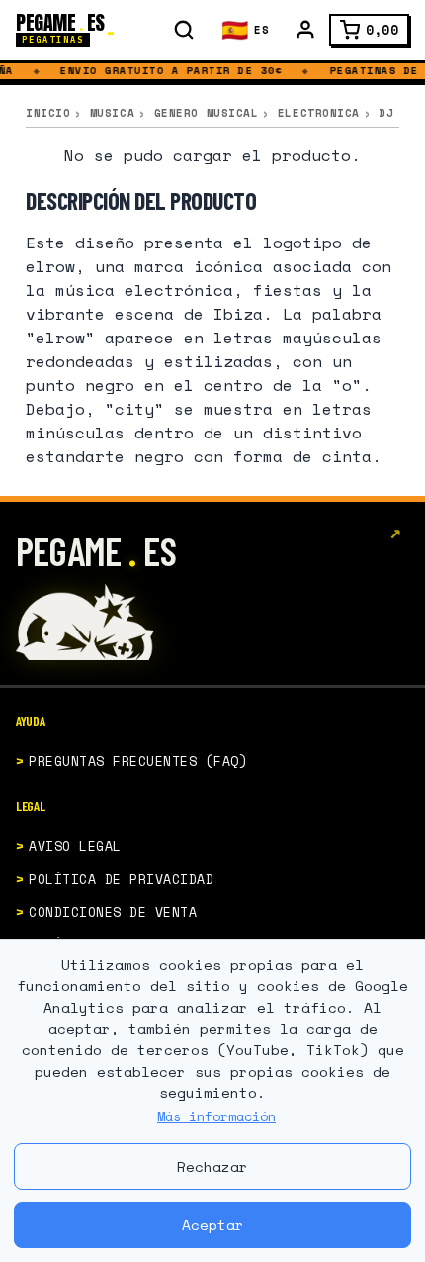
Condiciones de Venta (113, 912)
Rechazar (212, 1166)
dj (386, 113)
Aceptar (213, 1224)
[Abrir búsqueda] (184, 30)
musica (112, 113)
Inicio (48, 113)
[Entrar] (305, 30)
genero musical (206, 113)
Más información (216, 1116)
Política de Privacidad (121, 879)
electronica (319, 113)
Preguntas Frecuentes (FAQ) (138, 761)
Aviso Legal (75, 846)
